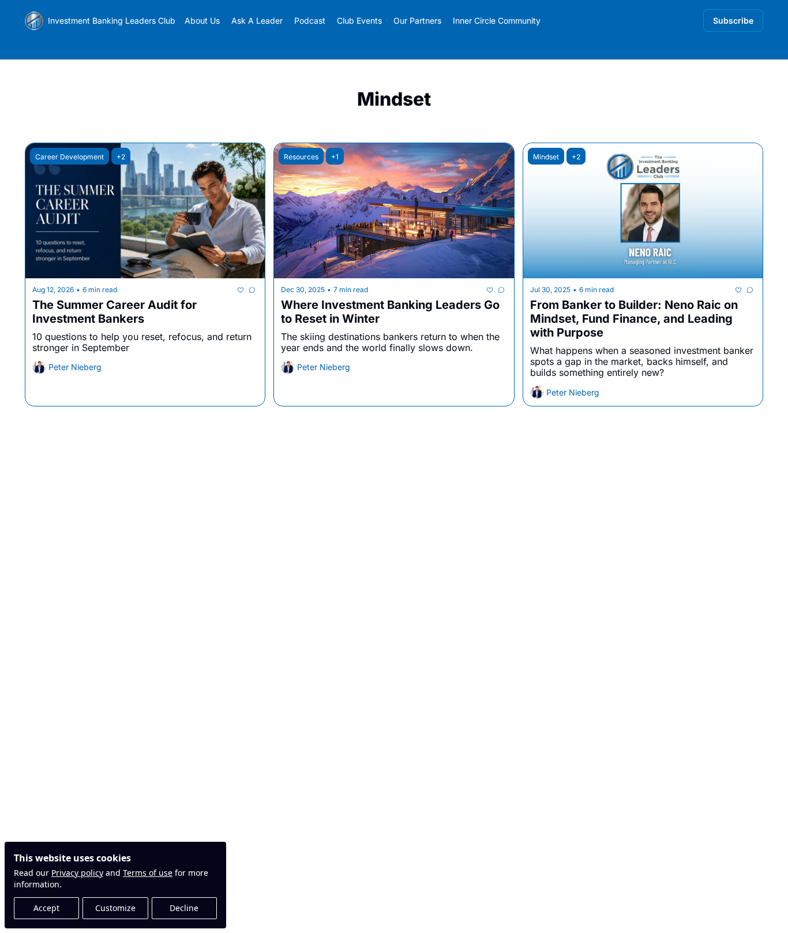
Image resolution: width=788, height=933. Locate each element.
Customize (115, 907)
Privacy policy (77, 872)
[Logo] (34, 21)
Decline (184, 907)
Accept (46, 907)
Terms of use (147, 872)
